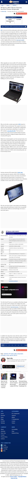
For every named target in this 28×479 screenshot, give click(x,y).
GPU (19, 124)
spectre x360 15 (13, 355)
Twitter (4, 445)
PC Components (15, 413)
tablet (15, 353)
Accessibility (15, 429)
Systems (14, 415)
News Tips (3, 433)
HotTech (3, 438)
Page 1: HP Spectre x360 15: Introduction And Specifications (14, 26)
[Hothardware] (14, 2)
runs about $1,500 (11, 130)
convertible (3, 355)
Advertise (3, 431)
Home (2, 413)
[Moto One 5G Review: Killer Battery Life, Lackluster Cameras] (4, 376)
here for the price (14, 307)
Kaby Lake (20, 172)
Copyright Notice (22, 476)
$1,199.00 (19, 19)
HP (1, 30)
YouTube (5, 449)
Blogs (2, 419)
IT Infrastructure (15, 419)
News (2, 417)
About (2, 429)
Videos (13, 423)
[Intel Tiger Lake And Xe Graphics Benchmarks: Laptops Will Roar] (13, 376)
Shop (13, 431)
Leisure (13, 421)
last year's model (20, 40)
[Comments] (14, 14)
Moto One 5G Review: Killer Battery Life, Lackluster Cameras (4, 384)
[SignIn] (2, 2)
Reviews (3, 415)
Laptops (14, 5)
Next (25, 345)
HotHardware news (20, 366)
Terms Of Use (14, 478)
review (7, 355)
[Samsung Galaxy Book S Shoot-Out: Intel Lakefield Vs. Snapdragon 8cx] (22, 376)
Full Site (3, 421)
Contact (2, 435)
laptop (12, 353)
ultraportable (20, 353)
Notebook (6, 353)
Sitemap (3, 423)
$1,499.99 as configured (13, 281)
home (2, 5)
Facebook (5, 447)
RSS (4, 450)
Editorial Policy (15, 433)
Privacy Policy (4, 437)
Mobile (8, 5)
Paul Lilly (10, 358)
